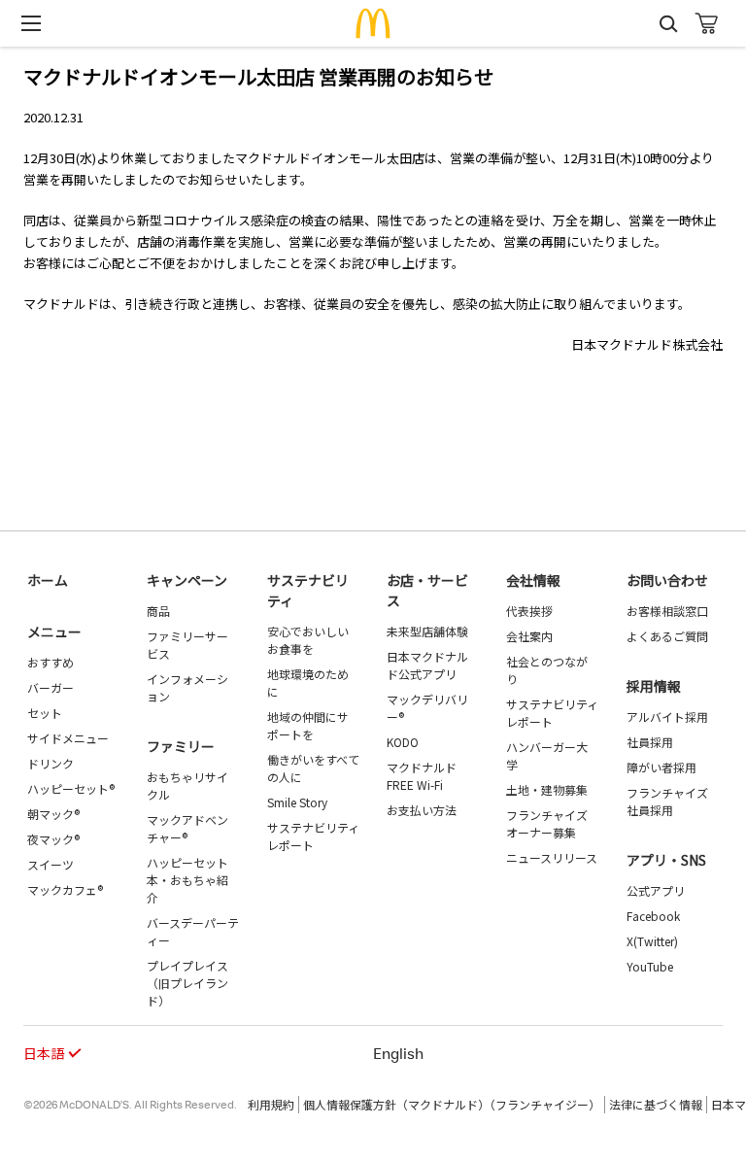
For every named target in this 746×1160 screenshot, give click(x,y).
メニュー (54, 631)
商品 (158, 610)
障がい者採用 (661, 767)
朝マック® (53, 813)
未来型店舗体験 (427, 631)
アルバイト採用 (667, 716)
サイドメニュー (68, 738)
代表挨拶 (529, 610)
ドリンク (50, 763)
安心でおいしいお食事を (308, 640)
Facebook (653, 915)
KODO (403, 742)
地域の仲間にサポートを (308, 725)
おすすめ (50, 662)
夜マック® (53, 839)
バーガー (50, 687)
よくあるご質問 (667, 636)
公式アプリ (656, 890)
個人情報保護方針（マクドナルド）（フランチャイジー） (451, 1104)
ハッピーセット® (71, 788)
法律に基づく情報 (655, 1104)
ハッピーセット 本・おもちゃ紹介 (187, 879)
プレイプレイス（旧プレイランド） (187, 982)
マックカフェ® (65, 889)
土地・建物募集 (547, 789)
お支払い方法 (422, 810)
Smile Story (297, 802)
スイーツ (50, 864)
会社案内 (529, 636)
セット (44, 712)
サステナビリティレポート (313, 836)
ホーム (47, 580)
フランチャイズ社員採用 (667, 801)
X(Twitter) (652, 941)
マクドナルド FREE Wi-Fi (422, 776)
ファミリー (181, 746)
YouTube (650, 966)
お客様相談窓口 (667, 610)
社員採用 (650, 742)
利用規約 (271, 1104)
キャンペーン (187, 580)
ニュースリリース (551, 857)
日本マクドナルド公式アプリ (427, 665)
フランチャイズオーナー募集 (547, 823)
